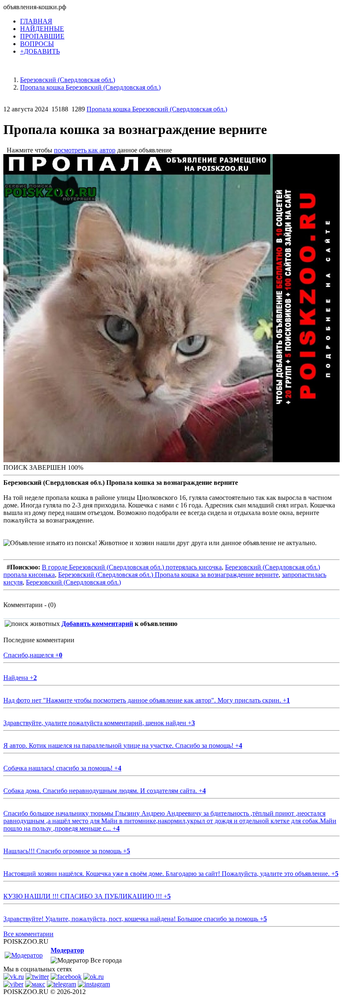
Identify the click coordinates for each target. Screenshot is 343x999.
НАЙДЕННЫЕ (42, 28)
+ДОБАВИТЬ (40, 51)
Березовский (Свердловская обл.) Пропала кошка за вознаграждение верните (168, 574)
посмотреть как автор (84, 150)
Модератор (67, 950)
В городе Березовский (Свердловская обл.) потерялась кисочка (132, 567)
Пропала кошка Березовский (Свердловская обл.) (157, 109)
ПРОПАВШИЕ (42, 36)
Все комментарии (28, 933)
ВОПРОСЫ (37, 43)
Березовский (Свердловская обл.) (73, 582)
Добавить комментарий (97, 623)
